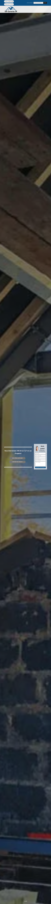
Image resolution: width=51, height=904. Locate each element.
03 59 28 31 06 (9, 1)
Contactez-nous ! (17, 461)
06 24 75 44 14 (9, 4)
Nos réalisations (17, 458)
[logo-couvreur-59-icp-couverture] (11, 9)
